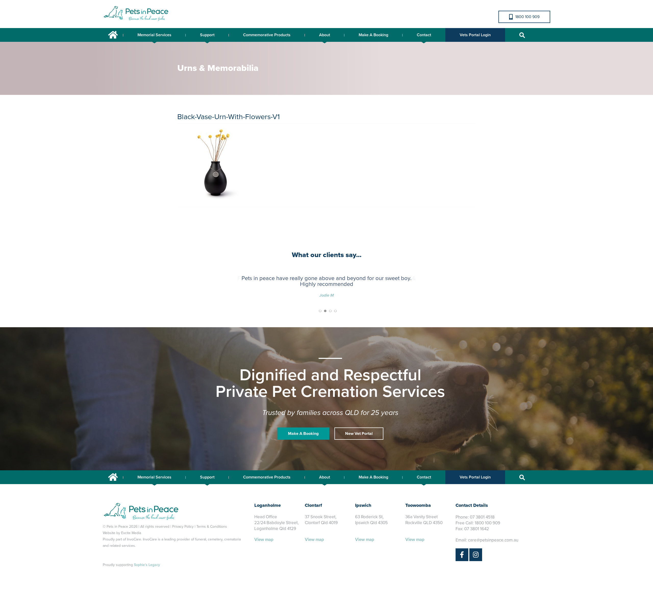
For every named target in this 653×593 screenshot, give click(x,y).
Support (207, 34)
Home (113, 35)
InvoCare (134, 539)
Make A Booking (373, 34)
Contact (424, 34)
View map (263, 539)
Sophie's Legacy (147, 565)
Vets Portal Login (475, 34)
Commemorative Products (267, 34)
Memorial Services (154, 34)
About (324, 34)
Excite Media (131, 533)
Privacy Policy (183, 526)
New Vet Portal (359, 433)
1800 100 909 (527, 16)
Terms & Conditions (211, 526)
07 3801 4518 (482, 517)
